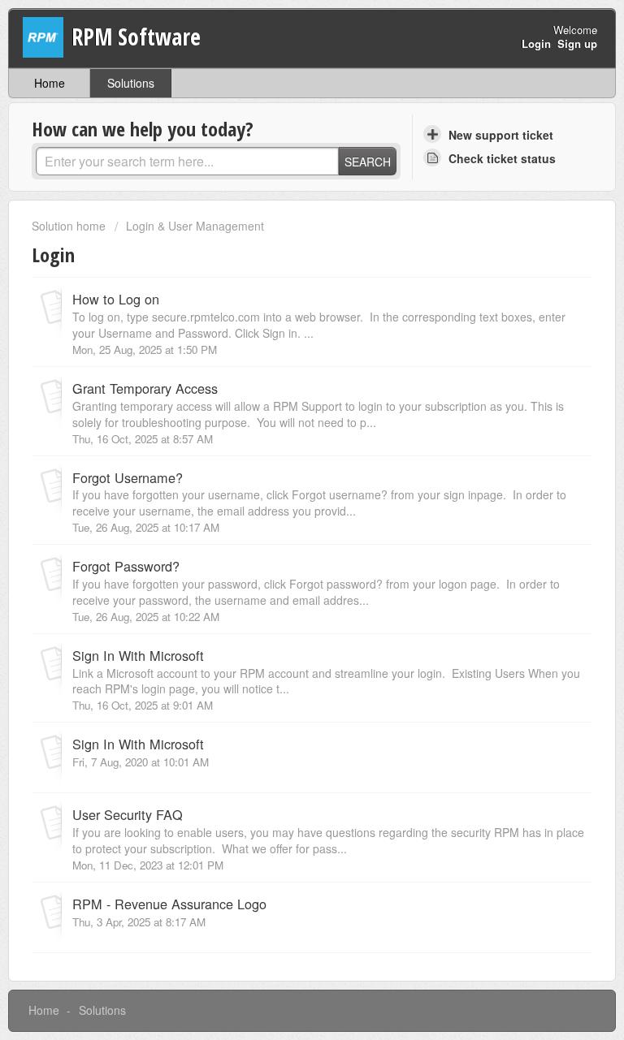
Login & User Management (195, 226)
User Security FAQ (127, 814)
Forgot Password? (126, 566)
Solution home (70, 226)
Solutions (130, 83)
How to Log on (115, 299)
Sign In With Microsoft (138, 655)
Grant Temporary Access (145, 388)
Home (49, 83)
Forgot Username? (127, 477)
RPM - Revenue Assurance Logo (169, 903)
